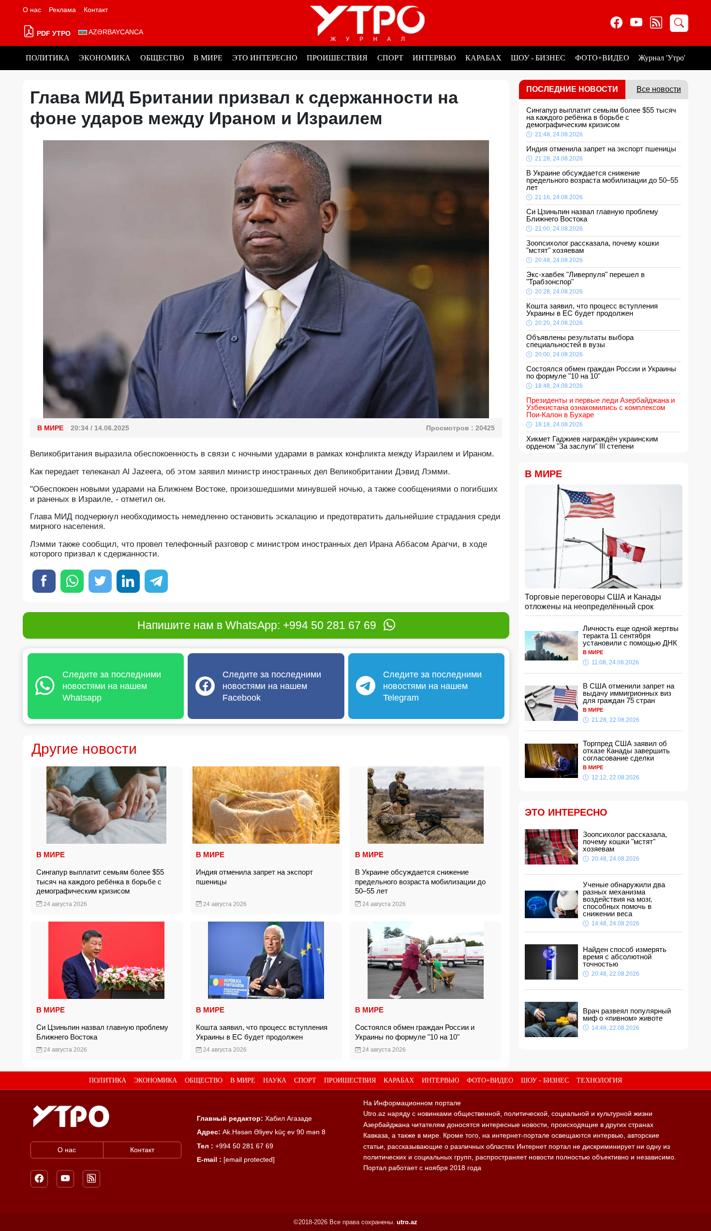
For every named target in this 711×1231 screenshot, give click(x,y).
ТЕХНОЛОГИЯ (599, 1080)
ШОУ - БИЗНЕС (538, 58)
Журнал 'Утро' (661, 58)
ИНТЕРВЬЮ (434, 58)
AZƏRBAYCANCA (115, 32)
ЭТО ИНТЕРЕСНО (264, 58)
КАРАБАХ (483, 58)
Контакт (96, 10)
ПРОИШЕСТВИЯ (337, 58)
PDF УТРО (53, 33)
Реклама (62, 10)
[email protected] (249, 1159)
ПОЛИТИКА (48, 58)
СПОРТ (390, 58)
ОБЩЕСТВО (162, 58)
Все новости (659, 89)
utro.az (407, 1222)
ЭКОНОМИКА (105, 58)
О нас (32, 10)
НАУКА (274, 1080)
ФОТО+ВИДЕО (602, 58)
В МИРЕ (207, 58)
